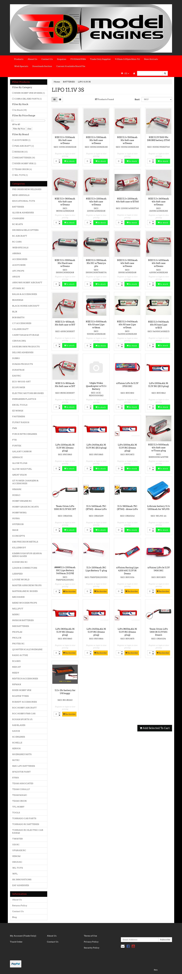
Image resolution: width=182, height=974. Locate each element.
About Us (32, 59)
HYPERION (18, 524)
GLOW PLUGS (19, 463)
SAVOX (16, 731)
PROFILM (17, 632)
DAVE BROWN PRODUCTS (26, 346)
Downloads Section (42, 66)
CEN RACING (19, 341)
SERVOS (16, 748)
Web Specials (21, 66)
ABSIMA (16, 253)
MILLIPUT (17, 609)
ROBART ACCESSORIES (24, 702)
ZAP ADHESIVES (20, 885)
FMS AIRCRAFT (24, 146)
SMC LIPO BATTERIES (23, 766)
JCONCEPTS (18, 536)
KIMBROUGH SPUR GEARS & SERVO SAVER (27, 554)
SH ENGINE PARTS (22, 754)
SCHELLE (17, 743)
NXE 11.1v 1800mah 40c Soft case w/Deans (65, 201)
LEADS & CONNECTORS (24, 568)
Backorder (70, 591)
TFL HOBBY (18, 807)
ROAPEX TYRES (20, 696)
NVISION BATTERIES (23, 620)
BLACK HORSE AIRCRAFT (25, 306)
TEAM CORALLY (21, 789)
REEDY (15, 673)
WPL (15, 874)
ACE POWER (22, 140)
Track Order (16, 942)
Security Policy (91, 948)
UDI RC (15, 844)
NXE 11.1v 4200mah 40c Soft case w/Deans (158, 263)
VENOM (16, 856)
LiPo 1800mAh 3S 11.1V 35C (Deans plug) (65, 632)
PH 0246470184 (78, 59)
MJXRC (16, 614)
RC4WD (16, 661)
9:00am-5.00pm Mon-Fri (127, 59)
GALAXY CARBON (22, 451)
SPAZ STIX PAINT (21, 772)
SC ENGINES (18, 737)
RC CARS (17, 242)
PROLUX (16, 638)
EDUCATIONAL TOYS (23, 201)
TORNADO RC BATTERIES (25, 824)
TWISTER (17, 839)
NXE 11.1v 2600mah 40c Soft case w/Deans (158, 201)
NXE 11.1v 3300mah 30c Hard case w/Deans (65, 263)
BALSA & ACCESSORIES (24, 294)
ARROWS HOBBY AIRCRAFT (27, 282)
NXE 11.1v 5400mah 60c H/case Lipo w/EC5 (158, 324)
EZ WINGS (17, 411)
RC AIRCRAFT (19, 236)
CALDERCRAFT (20, 329)
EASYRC (16, 376)
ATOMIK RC (18, 288)
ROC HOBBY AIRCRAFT (24, 708)
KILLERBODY (19, 547)
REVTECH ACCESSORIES (25, 678)
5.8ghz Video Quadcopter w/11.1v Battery (96, 386)
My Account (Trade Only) (23, 936)
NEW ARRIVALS (20, 195)
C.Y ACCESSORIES (21, 323)
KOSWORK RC (20, 562)
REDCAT (16, 667)
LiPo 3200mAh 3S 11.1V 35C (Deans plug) (127, 448)
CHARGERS (18, 218)
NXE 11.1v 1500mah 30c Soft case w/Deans (127, 140)
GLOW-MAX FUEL (22, 469)
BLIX (14, 312)
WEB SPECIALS (20, 247)
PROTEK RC (18, 643)
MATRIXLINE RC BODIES (25, 591)
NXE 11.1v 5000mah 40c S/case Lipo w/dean (96, 324)
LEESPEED (17, 574)
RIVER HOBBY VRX (25, 163)
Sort (137, 99)
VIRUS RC (17, 862)
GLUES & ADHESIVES (23, 212)
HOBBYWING (19, 512)
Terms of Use (90, 936)
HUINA (16, 518)
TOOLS (16, 812)
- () (125, 73)
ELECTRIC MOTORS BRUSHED (28, 393)
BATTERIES (18, 207)
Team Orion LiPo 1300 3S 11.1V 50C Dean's (158, 632)
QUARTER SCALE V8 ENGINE (27, 649)
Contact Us (47, 59)
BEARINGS (17, 300)
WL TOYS (21, 175)
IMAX (15, 530)
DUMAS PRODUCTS (22, 364)
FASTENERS (18, 416)
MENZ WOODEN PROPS (24, 603)
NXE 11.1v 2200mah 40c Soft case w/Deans (96, 201)
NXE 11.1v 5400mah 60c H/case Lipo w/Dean (127, 324)
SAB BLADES (18, 725)
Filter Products (21, 82)
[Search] (165, 73)
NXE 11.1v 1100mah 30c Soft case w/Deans (65, 140)
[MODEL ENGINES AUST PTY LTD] (91, 27)
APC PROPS (18, 271)
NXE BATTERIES (24, 157)
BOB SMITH (18, 317)
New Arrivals (151, 59)
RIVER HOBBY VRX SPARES (29, 93)
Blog (14, 917)
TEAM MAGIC (19, 795)
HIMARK (16, 489)
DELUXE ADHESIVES (22, 352)
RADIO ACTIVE (20, 655)
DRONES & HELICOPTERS (25, 230)
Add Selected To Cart (156, 728)
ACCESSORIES (19, 259)
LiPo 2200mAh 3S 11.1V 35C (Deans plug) (65, 448)
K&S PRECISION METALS (25, 542)
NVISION (21, 152)
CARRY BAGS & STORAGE (25, 335)
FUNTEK (16, 446)
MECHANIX (18, 597)
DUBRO (16, 358)
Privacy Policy (91, 942)
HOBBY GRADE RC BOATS (25, 507)
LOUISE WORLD (20, 579)
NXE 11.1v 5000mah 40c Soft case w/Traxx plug (158, 447)
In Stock (20, 110)
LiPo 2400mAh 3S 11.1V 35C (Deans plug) (96, 632)
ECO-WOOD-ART (21, 381)
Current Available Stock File (70, 66)
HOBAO (16, 495)
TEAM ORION (23, 169)
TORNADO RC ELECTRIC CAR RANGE (27, 831)
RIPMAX (16, 684)
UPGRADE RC (19, 850)
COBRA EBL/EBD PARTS (28, 99)
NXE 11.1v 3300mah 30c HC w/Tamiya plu (96, 263)
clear (29, 129)
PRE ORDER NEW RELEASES (26, 189)
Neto (156, 970)
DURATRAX (18, 370)
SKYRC (16, 760)
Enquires (61, 59)
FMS (14, 428)
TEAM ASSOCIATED (22, 783)
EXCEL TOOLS (19, 405)
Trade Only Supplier (100, 59)
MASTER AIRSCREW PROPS (27, 585)
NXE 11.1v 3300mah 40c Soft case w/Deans (127, 263)
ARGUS (16, 277)
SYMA (15, 777)
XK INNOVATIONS (21, 879)
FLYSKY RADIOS (20, 422)
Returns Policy (19, 905)
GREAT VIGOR (19, 475)
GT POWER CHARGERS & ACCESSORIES (25, 482)
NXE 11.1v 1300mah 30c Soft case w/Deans (96, 140)
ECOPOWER (18, 387)
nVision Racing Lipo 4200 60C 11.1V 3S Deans (127, 570)
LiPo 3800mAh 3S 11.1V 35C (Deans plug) (127, 632)
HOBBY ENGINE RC (22, 501)
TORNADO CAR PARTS (24, 818)
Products (18, 59)
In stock (70, 161)
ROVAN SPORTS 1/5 (22, 719)
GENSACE (17, 457)
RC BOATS (17, 224)
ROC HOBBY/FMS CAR (24, 713)
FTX (14, 440)
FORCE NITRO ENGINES (24, 434)
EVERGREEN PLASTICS (24, 399)
